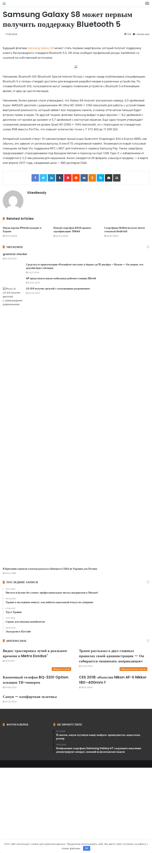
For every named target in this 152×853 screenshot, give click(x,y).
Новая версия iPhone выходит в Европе (22, 229)
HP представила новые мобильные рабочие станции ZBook (61, 278)
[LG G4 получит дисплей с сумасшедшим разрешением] (13, 425)
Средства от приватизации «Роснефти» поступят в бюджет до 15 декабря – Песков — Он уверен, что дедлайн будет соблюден (84, 266)
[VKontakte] (84, 178)
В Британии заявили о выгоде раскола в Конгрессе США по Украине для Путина (50, 569)
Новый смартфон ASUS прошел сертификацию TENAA (72, 229)
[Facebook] (35, 178)
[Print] (116, 178)
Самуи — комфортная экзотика (30, 696)
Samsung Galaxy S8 (40, 48)
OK (86, 848)
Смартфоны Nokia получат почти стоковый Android (124, 229)
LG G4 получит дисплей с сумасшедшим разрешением (58, 288)
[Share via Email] (108, 178)
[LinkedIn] (51, 178)
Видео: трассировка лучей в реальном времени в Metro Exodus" (35, 653)
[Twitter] (43, 178)
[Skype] (100, 178)
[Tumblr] (59, 178)
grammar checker (15, 254)
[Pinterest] (68, 178)
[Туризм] (4, 3)
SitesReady (36, 192)
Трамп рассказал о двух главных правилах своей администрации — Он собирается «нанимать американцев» (111, 656)
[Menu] (147, 3)
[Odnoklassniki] (92, 178)
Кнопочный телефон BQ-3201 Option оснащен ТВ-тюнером (35, 680)
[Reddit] (76, 178)
